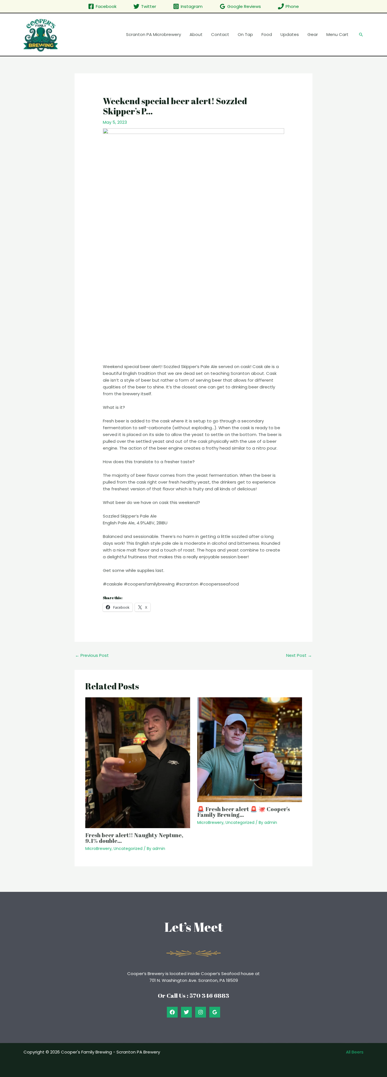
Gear (312, 34)
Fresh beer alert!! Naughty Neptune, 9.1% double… (134, 838)
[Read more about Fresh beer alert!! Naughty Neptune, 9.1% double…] (137, 762)
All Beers (354, 1052)
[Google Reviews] (214, 1012)
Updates (289, 34)
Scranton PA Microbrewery (153, 34)
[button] (360, 34)
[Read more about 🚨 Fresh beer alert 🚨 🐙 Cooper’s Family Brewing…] (249, 749)
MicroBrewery (98, 848)
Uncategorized (128, 848)
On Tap (245, 34)
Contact (220, 34)
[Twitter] (186, 1012)
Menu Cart (337, 34)
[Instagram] (200, 1012)
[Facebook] (172, 1012)
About (196, 34)
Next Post (299, 655)
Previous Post (92, 655)
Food (266, 34)
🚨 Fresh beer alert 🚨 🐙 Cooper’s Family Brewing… (243, 812)
